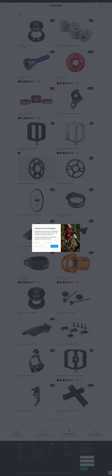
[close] (33, 225)
